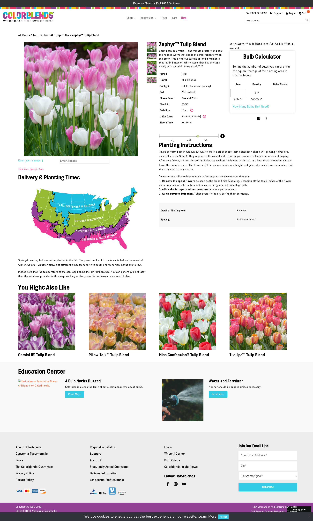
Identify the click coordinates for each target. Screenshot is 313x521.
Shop (130, 18)
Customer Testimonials (32, 454)
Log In (292, 13)
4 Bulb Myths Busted (83, 381)
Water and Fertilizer (226, 381)
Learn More (207, 516)
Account (96, 460)
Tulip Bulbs (40, 35)
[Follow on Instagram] (175, 484)
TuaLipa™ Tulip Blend (247, 355)
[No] (309, 516)
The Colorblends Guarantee (34, 467)
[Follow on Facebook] (167, 484)
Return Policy (25, 480)
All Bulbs (24, 35)
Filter (164, 18)
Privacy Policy (25, 473)
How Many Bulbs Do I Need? (251, 106)
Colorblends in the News (181, 467)
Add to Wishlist (285, 44)
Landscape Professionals (107, 480)
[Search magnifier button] (307, 20)
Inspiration (147, 18)
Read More (74, 394)
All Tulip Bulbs (59, 35)
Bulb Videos (172, 460)
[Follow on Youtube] (184, 484)
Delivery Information (104, 473)
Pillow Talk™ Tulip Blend (109, 355)
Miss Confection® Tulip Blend (184, 355)
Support (95, 454)
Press (19, 460)
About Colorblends (28, 447)
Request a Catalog (102, 447)
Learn (174, 18)
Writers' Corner (174, 454)
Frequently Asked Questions (109, 467)
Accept (223, 516)
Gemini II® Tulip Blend (36, 355)
